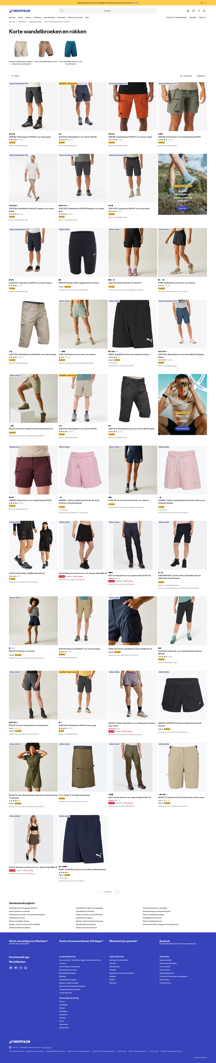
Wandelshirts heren (17, 918)
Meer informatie (182, 428)
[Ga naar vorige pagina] (99, 891)
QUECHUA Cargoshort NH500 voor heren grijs (129, 208)
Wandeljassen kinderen (152, 918)
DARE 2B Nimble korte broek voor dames (176, 283)
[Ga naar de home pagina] (19, 10)
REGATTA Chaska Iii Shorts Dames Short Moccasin (181, 797)
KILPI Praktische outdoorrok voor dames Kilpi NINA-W (83, 573)
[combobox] (202, 76)
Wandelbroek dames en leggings (89, 908)
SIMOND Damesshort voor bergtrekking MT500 (179, 137)
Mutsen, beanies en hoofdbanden (89, 915)
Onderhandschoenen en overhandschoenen (27, 915)
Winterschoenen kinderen (86, 928)
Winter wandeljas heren (152, 921)
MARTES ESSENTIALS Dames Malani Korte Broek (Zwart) (179, 724)
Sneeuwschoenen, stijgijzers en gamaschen (161, 924)
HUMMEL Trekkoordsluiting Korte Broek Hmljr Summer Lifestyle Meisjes (79, 501)
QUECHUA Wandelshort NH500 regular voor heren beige (31, 209)
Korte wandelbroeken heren (46, 61)
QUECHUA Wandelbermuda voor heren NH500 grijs (131, 429)
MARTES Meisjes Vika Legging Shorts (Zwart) (79, 283)
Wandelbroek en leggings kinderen (23, 908)
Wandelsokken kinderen (86, 924)
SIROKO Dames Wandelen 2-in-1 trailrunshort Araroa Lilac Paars (131, 724)
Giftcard (202, 17)
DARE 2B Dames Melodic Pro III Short (125, 283)
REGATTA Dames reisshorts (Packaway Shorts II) (31, 429)
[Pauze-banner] (201, 3)
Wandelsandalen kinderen (19, 928)
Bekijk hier (182, 208)
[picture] (33, 106)
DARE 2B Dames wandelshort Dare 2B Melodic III (130, 649)
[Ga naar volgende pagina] (117, 891)
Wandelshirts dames (84, 918)
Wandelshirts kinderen (85, 911)
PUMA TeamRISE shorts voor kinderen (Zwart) (129, 354)
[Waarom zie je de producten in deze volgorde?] (181, 76)
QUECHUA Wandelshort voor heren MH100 (78, 137)
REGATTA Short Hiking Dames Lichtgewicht (28, 725)
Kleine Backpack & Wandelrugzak (156, 911)
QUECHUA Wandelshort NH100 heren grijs (77, 725)
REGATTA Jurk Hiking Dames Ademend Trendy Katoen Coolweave (33, 796)
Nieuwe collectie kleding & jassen (89, 921)
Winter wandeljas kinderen (154, 915)
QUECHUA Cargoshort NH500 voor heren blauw (30, 283)
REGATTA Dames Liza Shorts (22, 651)
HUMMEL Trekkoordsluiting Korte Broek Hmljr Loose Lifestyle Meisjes (181, 501)
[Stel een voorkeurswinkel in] (188, 11)
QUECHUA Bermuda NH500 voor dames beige (79, 649)
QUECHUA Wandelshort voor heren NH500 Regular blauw (181, 355)
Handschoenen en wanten (19, 911)
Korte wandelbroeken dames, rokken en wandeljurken (21, 63)
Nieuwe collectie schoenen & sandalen (24, 924)
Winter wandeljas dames (19, 921)
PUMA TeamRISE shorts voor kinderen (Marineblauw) (82, 869)
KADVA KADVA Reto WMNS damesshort (27, 573)
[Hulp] (193, 11)
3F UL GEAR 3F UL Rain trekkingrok (74, 795)
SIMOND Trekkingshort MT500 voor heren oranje (130, 137)
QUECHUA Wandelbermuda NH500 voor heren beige (32, 354)
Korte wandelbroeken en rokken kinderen (71, 63)
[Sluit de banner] (205, 3)
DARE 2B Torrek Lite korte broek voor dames (128, 500)
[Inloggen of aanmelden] (199, 11)
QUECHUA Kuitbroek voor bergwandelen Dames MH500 (180, 652)
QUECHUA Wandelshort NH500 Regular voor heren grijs (81, 209)
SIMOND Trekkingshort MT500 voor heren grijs (30, 137)
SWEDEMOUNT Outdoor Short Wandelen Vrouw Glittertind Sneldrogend (179, 576)
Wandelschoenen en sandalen (155, 908)
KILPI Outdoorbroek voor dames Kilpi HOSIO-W (129, 575)
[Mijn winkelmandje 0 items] (204, 11)
